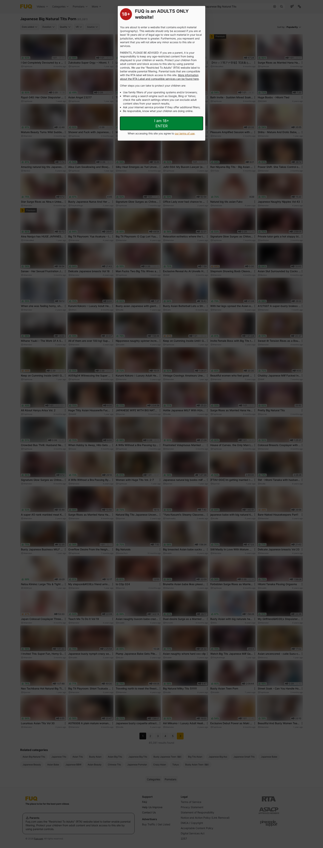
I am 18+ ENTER (161, 123)
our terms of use (185, 133)
